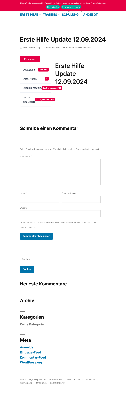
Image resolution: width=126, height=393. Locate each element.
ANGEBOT (90, 14)
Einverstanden (53, 7)
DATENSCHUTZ (57, 383)
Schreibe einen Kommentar (78, 47)
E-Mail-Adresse (69, 193)
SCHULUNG (70, 14)
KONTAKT (78, 379)
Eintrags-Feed (30, 352)
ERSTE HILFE (29, 14)
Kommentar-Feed (33, 357)
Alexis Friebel (29, 47)
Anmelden (27, 347)
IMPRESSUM (41, 383)
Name (23, 193)
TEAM (68, 379)
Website (23, 208)
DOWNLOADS (26, 383)
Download (29, 59)
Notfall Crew (25, 379)
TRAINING (50, 14)
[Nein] (123, 5)
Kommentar (26, 156)
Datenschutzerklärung (71, 7)
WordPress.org (31, 362)
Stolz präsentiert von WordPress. (47, 379)
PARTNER (90, 379)
